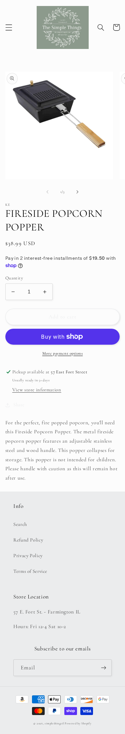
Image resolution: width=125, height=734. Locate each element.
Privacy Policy (28, 555)
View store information (36, 390)
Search (20, 524)
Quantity (14, 278)
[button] (8, 27)
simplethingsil (54, 723)
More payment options (62, 353)
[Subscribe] (103, 667)
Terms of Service (30, 571)
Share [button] (19, 405)
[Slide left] (47, 191)
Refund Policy (28, 540)
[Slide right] (77, 191)
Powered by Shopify (78, 723)
